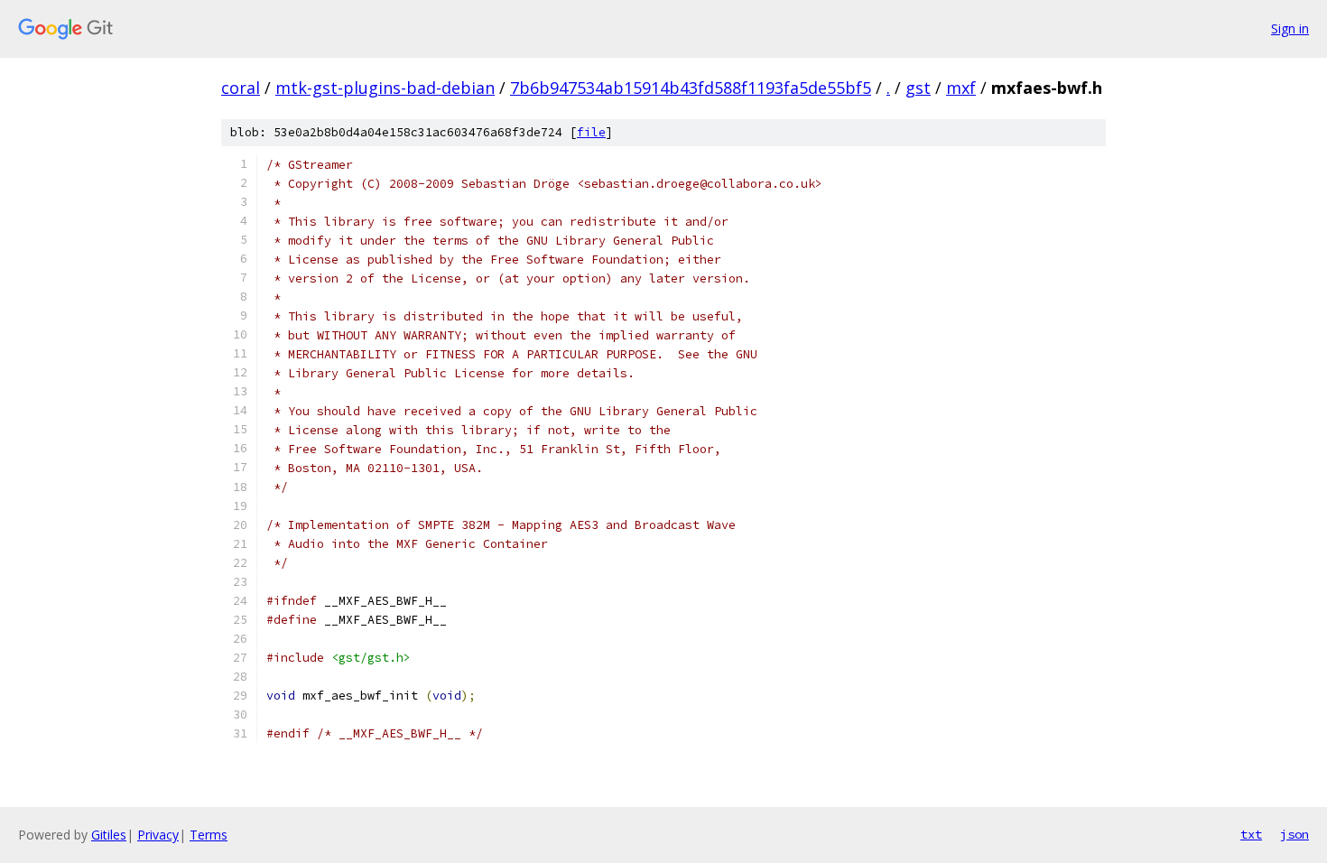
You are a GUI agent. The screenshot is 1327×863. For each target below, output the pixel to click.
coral (240, 87)
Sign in (1290, 28)
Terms (208, 834)
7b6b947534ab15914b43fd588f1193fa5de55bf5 (690, 87)
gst (918, 87)
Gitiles (108, 834)
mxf (961, 87)
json (1294, 834)
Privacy (158, 834)
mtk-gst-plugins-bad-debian (385, 87)
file (591, 132)
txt (1251, 834)
